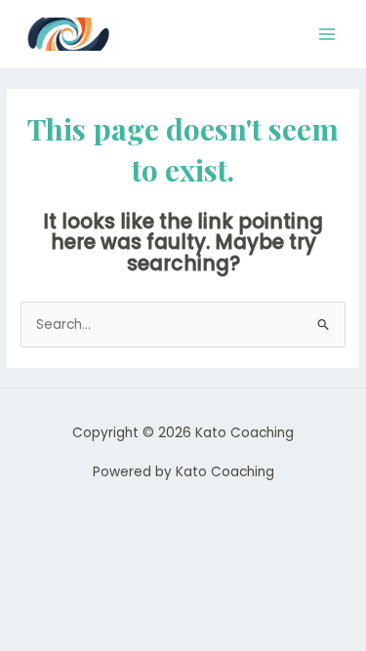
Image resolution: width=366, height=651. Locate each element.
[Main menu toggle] (327, 35)
